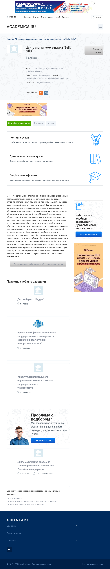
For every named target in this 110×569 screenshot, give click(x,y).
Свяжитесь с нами (43, 440)
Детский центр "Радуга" (30, 299)
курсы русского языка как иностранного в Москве (32, 501)
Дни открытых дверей (50, 17)
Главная (10, 39)
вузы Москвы (15, 498)
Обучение (38, 123)
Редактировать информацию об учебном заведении (38, 264)
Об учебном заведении (19, 123)
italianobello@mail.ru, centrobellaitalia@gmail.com (47, 78)
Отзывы (65, 17)
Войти (98, 17)
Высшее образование (26, 39)
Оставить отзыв (97, 50)
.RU (21, 26)
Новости (27, 17)
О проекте (11, 540)
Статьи (36, 17)
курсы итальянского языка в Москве (26, 504)
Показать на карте (34, 71)
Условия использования (92, 564)
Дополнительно (14, 533)
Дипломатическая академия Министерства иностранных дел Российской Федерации (35, 466)
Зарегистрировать (88, 234)
